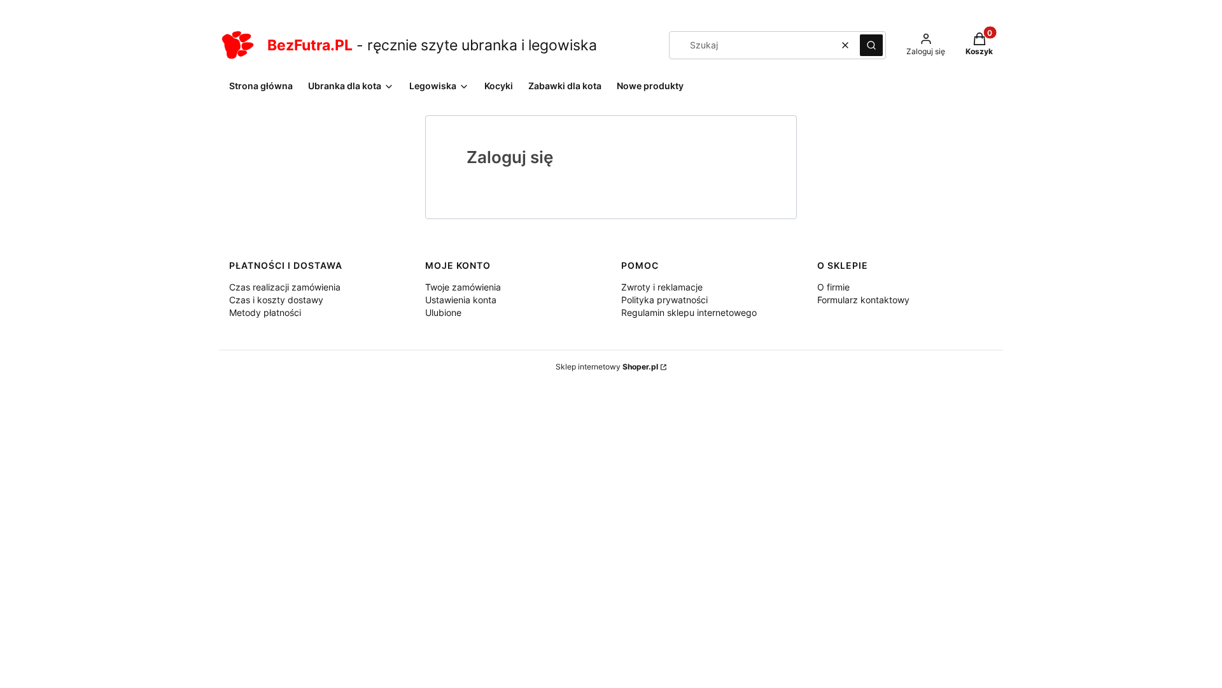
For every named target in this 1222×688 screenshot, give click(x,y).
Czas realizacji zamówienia (285, 287)
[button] (871, 45)
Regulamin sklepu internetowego (689, 312)
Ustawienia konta (460, 299)
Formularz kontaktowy (863, 299)
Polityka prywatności (664, 299)
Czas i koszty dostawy (276, 299)
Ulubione (443, 312)
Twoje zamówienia (463, 287)
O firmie (833, 287)
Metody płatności (265, 312)
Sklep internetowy (607, 366)
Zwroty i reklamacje (662, 287)
